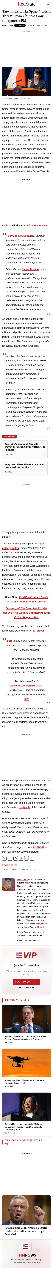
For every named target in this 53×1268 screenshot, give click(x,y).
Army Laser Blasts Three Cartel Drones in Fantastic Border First (24, 1081)
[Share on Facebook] (15, 858)
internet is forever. (34, 630)
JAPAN (15, 869)
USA (33, 869)
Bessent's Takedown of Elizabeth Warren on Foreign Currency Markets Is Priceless (25, 1037)
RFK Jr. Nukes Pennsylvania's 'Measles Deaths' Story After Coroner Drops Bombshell (25, 1231)
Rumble (41, 927)
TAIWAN (24, 869)
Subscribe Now (26, 988)
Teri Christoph (9, 1133)
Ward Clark (7, 25)
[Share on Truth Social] (10, 858)
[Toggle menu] (5, 4)
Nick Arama (9, 1043)
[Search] (48, 4)
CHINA (5, 869)
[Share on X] (4, 858)
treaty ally (24, 807)
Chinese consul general (21, 236)
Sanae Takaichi (30, 269)
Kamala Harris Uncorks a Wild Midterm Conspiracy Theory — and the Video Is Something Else (23, 1127)
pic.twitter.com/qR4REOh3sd (26, 685)
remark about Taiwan (35, 225)
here (38, 923)
